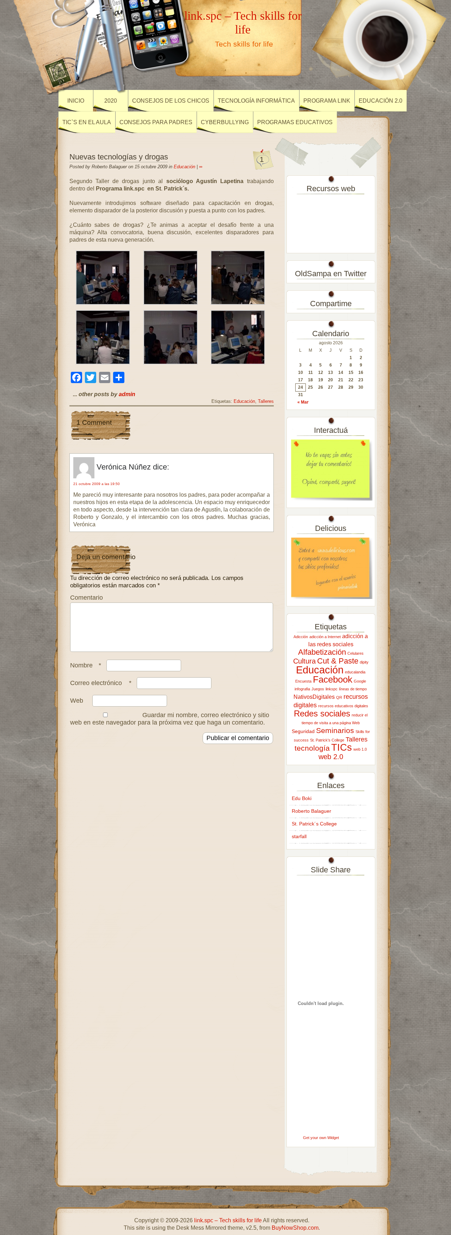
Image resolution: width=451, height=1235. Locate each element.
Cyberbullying (225, 122)
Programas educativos (295, 122)
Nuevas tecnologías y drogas (118, 156)
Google (360, 681)
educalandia (355, 672)
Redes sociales (322, 713)
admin (127, 394)
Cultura (304, 661)
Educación (184, 166)
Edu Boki (301, 798)
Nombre (85, 665)
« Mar (303, 402)
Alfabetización (322, 652)
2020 (110, 101)
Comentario (86, 597)
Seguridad (303, 731)
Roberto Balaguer (311, 811)
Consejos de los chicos (170, 101)
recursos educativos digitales (343, 706)
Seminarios (335, 730)
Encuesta (303, 681)
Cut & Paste (337, 660)
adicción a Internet (325, 637)
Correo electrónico (100, 682)
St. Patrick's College (327, 740)
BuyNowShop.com (295, 1228)
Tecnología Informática (256, 101)
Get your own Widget (321, 1138)
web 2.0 (331, 757)
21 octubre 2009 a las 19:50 (96, 484)
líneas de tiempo (353, 689)
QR (339, 697)
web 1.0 (360, 749)
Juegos (317, 689)
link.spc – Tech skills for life (243, 22)
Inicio (75, 101)
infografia (302, 689)
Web (76, 700)
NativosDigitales (314, 697)
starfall (299, 836)
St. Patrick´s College (314, 824)
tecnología (312, 748)
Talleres (266, 401)
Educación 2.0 (380, 101)
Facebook (332, 679)
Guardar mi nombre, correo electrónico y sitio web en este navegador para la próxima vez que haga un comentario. (169, 719)
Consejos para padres (155, 122)
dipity (364, 662)
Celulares (355, 653)
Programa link (326, 101)
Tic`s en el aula (86, 122)
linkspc (332, 689)
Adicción (301, 637)
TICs (341, 747)
